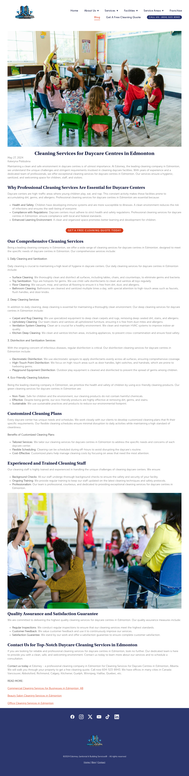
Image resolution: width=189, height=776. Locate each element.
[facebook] (72, 717)
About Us (91, 10)
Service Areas (153, 10)
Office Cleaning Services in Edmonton (31, 703)
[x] (90, 717)
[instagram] (81, 717)
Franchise (176, 10)
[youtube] (99, 717)
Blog (97, 17)
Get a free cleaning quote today (94, 230)
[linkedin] (117, 717)
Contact (101, 762)
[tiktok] (108, 717)
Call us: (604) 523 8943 (164, 17)
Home (74, 10)
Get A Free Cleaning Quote (123, 17)
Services (111, 10)
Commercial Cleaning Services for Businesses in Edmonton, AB (45, 688)
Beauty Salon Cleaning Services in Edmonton (35, 695)
